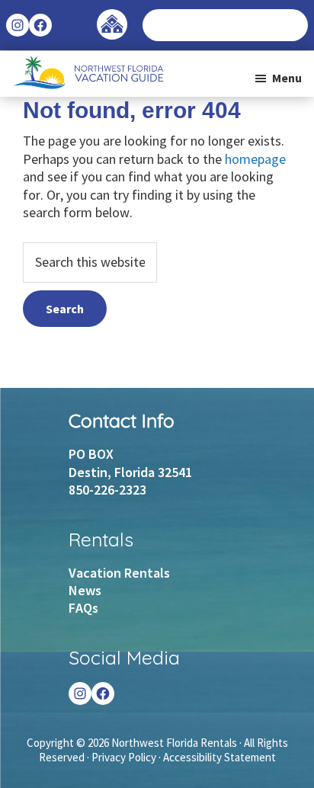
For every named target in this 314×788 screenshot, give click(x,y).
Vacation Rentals (119, 572)
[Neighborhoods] (112, 16)
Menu (287, 77)
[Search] (296, 25)
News (85, 590)
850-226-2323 (107, 489)
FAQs (83, 608)
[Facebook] (102, 693)
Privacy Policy (123, 757)
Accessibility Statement (219, 757)
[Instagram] (80, 693)
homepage (255, 159)
